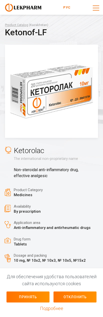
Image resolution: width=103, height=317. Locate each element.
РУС (66, 7)
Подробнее (51, 308)
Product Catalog (16, 25)
